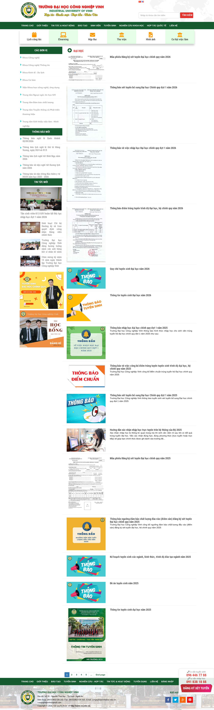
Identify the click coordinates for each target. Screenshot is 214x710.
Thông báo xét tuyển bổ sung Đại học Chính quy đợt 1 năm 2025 (143, 395)
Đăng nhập (167, 681)
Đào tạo (82, 25)
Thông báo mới (41, 131)
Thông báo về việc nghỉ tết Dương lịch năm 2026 (41, 166)
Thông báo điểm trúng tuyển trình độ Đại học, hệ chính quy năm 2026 (146, 208)
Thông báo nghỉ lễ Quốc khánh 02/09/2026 (41, 140)
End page (100, 675)
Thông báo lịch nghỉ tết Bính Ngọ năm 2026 (41, 157)
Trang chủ (27, 25)
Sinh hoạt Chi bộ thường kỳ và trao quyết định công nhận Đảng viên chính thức (51, 229)
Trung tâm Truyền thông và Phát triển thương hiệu (41, 112)
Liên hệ (173, 25)
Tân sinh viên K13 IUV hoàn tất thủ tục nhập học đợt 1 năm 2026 (41, 215)
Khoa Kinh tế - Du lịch (33, 72)
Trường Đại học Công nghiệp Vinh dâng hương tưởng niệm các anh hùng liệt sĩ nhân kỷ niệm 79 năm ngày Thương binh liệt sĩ (51, 249)
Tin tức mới (41, 181)
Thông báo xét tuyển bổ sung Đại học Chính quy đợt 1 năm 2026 (143, 87)
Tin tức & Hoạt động (63, 25)
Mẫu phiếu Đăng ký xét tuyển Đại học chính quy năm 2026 (140, 56)
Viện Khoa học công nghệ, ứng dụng (41, 87)
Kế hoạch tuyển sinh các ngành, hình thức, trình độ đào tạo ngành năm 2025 (150, 556)
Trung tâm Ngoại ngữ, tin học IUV (39, 95)
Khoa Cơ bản (29, 80)
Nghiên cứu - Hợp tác (91, 681)
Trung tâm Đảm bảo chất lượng (38, 102)
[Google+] (183, 699)
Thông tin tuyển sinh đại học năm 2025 (130, 609)
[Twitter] (175, 699)
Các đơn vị (41, 50)
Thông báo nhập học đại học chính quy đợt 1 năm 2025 (139, 327)
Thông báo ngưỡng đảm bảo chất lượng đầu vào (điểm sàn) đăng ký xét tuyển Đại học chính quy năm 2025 (151, 520)
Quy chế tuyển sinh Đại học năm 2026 (130, 268)
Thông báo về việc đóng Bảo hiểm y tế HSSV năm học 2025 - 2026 (41, 175)
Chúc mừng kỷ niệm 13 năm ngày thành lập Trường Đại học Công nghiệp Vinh (51, 261)
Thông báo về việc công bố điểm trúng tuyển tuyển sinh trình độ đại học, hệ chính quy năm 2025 (150, 367)
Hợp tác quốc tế (156, 25)
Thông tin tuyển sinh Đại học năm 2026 (130, 295)
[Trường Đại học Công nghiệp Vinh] (28, 698)
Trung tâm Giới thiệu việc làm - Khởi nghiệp (41, 123)
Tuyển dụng (140, 681)
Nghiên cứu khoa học (131, 25)
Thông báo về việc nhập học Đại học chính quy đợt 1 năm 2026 (143, 147)
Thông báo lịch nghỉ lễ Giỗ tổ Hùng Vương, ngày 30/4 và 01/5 (41, 149)
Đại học (79, 51)
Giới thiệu (42, 25)
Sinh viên (96, 25)
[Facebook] (168, 699)
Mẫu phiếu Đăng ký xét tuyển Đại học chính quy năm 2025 (140, 458)
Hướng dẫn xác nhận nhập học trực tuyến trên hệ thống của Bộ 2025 (146, 429)
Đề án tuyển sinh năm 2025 (124, 583)
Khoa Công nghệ (31, 57)
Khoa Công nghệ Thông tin (36, 65)
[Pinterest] (190, 699)
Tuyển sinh (110, 25)
